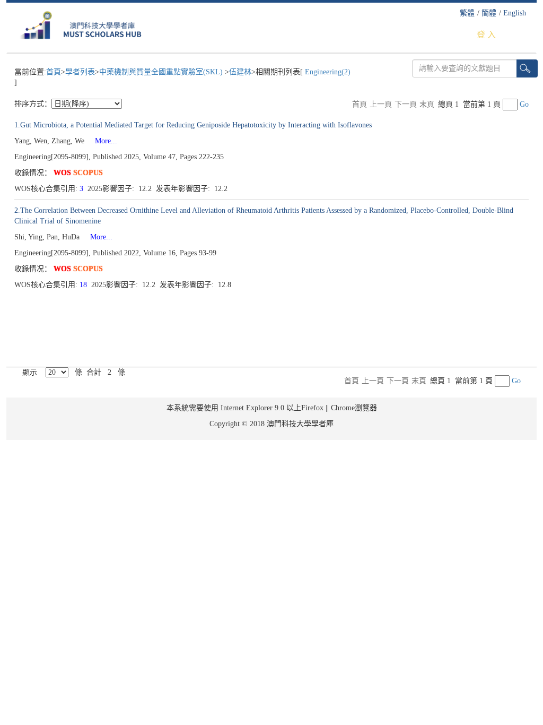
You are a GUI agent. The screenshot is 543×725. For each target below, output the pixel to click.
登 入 (486, 34)
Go (524, 104)
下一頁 (406, 104)
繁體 (467, 13)
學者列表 (80, 72)
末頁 (426, 104)
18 (84, 285)
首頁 (53, 72)
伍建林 (240, 72)
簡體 (488, 13)
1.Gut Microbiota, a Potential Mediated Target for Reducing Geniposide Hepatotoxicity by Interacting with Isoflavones (193, 125)
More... (101, 141)
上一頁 (381, 104)
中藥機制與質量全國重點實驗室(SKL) (162, 72)
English (514, 13)
